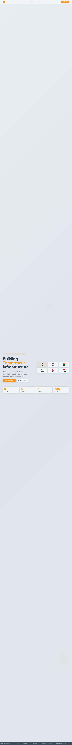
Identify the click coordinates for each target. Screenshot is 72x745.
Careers (40, 1)
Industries (25, 1)
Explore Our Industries (8, 380)
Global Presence (33, 1)
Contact (45, 1)
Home (21, 1)
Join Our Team (65, 1)
